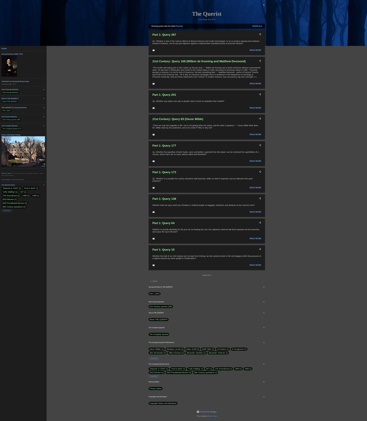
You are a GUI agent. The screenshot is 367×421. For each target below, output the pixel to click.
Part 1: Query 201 (164, 94)
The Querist (207, 14)
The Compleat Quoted (158, 334)
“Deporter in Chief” (157, 369)
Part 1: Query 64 (163, 223)
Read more (255, 50)
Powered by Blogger (208, 412)
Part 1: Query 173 (164, 172)
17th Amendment (222, 369)
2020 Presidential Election (177, 372)
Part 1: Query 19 (163, 249)
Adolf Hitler (208, 349)
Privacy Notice (155, 388)
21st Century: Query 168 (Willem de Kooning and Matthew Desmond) (199, 61)
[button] (260, 34)
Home (155, 281)
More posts (206, 275)
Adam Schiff (192, 349)
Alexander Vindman (218, 353)
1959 (237, 369)
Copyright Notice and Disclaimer (163, 403)
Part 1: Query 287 (164, 34)
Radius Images (212, 416)
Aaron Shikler (156, 349)
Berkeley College (6, 173)
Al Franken (222, 349)
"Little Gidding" (194, 369)
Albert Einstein (176, 353)
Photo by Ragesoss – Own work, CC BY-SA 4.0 (13, 179)
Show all (257, 26)
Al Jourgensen (239, 349)
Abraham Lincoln (174, 349)
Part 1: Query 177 (164, 145)
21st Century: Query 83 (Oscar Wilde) (177, 119)
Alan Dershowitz (157, 353)
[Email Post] (153, 51)
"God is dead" (176, 369)
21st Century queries (158, 306)
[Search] (264, 5)
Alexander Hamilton (195, 353)
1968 (246, 369)
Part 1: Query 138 (164, 198)
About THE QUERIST (158, 319)
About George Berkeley (10, 92)
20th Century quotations (204, 372)
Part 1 (154, 294)
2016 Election (155, 372)
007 (207, 369)
